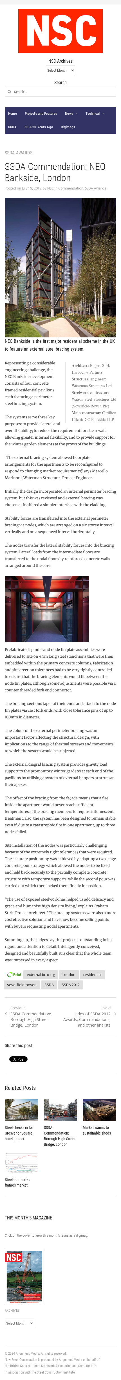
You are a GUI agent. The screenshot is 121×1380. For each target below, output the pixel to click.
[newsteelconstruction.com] (60, 31)
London (68, 974)
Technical (93, 113)
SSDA (12, 127)
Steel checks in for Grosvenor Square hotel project (19, 1133)
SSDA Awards (95, 188)
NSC (50, 188)
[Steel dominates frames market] (21, 1163)
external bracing (41, 974)
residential (92, 974)
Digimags (68, 127)
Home (12, 113)
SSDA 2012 (71, 984)
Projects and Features (41, 113)
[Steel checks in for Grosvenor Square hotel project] (21, 1110)
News (69, 113)
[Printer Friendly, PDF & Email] (14, 974)
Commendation (70, 188)
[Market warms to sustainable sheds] (99, 1110)
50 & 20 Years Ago (38, 127)
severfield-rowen (22, 984)
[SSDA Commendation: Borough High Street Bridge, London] (60, 1110)
